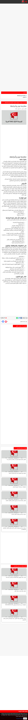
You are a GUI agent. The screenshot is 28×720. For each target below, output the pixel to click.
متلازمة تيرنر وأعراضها (21, 95)
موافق (25, 718)
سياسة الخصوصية (19, 718)
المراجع (24, 97)
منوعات (21, 102)
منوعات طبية (16, 102)
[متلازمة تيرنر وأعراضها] (21, 318)
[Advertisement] (14, 18)
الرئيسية (25, 102)
